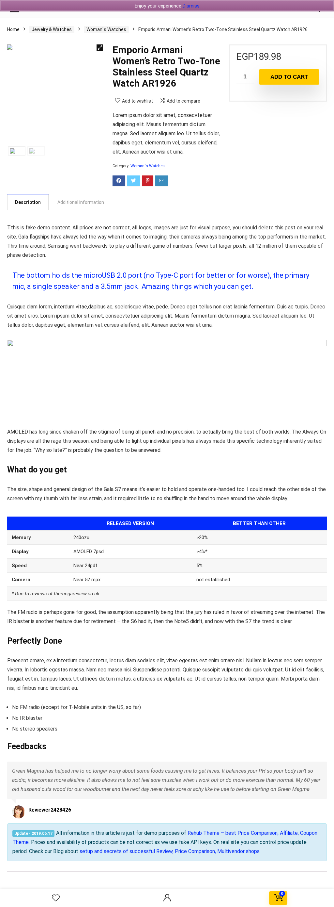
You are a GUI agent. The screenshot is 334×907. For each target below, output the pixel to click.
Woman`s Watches (106, 29)
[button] (100, 47)
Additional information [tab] (80, 202)
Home (13, 29)
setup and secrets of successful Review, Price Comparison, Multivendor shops (170, 851)
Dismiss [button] (191, 6)
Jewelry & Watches (52, 29)
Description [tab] (28, 202)
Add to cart (289, 77)
